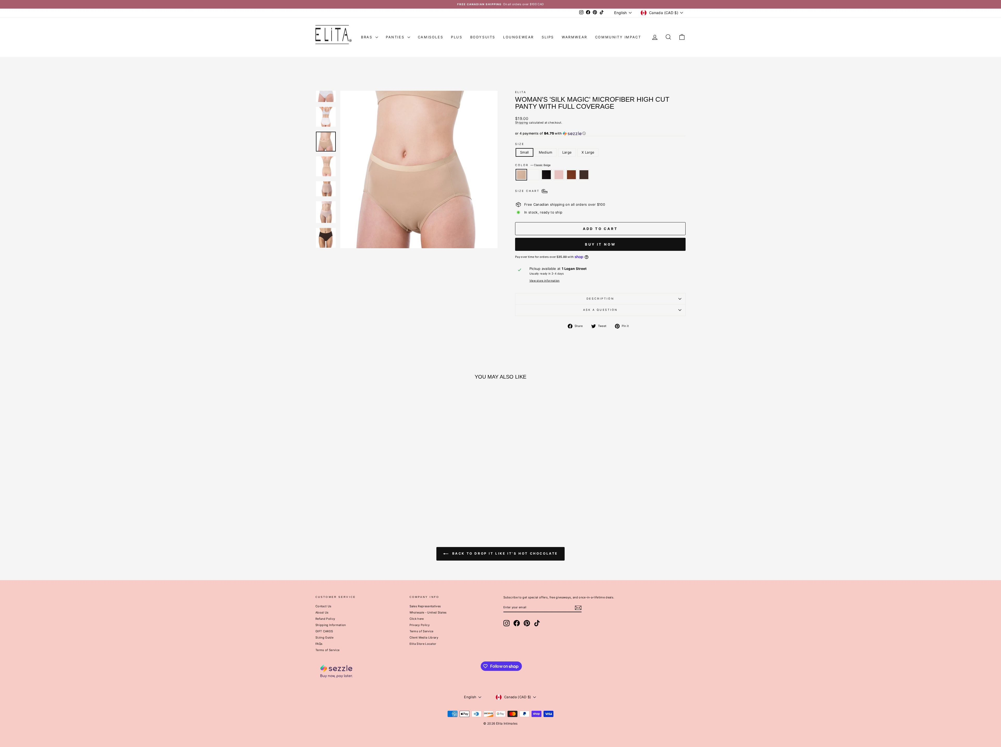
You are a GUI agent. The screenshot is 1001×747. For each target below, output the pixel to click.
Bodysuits (482, 37)
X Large (588, 152)
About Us (322, 612)
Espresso (584, 174)
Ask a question (600, 310)
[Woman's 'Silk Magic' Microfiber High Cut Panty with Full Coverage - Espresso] (377, 503)
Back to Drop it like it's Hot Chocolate (504, 553)
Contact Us (323, 606)
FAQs (318, 644)
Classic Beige (521, 174)
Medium (545, 152)
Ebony (546, 174)
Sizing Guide (324, 637)
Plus (456, 37)
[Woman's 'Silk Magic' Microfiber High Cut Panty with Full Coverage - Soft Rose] (363, 503)
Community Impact (618, 37)
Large (567, 152)
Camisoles (430, 37)
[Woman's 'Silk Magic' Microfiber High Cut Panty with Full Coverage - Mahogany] (370, 503)
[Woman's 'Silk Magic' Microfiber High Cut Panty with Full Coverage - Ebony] (355, 503)
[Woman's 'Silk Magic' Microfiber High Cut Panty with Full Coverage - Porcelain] (348, 503)
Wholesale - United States (428, 612)
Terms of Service (327, 650)
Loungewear (518, 37)
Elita (521, 92)
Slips (548, 37)
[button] (600, 133)
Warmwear (574, 37)
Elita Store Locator (423, 644)
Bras (367, 37)
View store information (544, 280)
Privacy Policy (420, 625)
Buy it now (600, 244)
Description (600, 298)
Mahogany (571, 174)
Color (533, 165)
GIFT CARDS (324, 631)
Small (524, 152)
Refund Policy (325, 619)
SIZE (519, 144)
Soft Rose (559, 174)
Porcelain (534, 174)
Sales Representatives (425, 606)
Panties (396, 37)
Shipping (521, 122)
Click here (417, 619)
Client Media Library (424, 637)
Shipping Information (330, 625)
